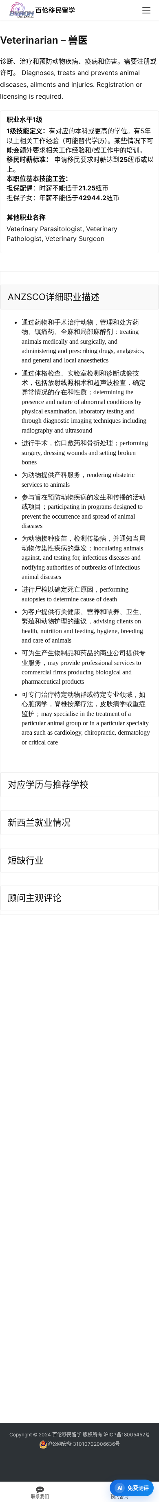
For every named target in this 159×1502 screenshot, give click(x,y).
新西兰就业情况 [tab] (39, 822)
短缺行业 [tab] (26, 860)
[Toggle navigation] (146, 10)
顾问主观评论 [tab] (35, 897)
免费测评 (138, 1487)
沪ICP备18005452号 (127, 1434)
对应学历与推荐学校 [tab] (48, 784)
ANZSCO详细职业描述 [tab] (53, 297)
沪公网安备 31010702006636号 (83, 1444)
